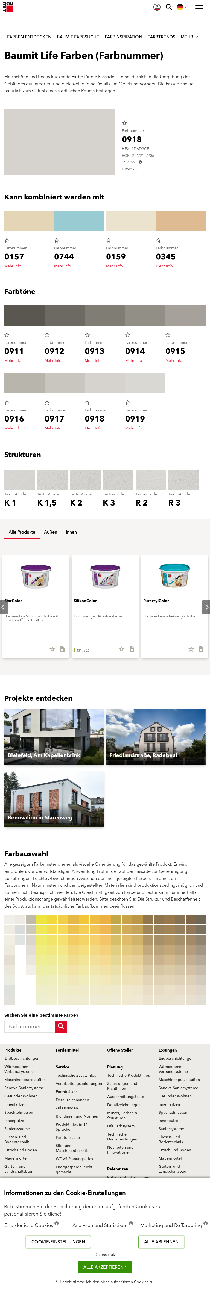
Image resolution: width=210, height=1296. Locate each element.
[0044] (63, 950)
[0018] (31, 960)
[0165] (159, 960)
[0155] (148, 960)
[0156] (148, 970)
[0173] (169, 940)
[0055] (73, 960)
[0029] (41, 1000)
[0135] (127, 960)
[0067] (84, 980)
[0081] (105, 919)
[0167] (159, 980)
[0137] (127, 980)
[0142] (137, 929)
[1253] (201, 940)
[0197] (191, 980)
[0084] (105, 950)
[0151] (148, 919)
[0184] (180, 950)
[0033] (52, 940)
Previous (5, 959)
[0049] (63, 1000)
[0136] (127, 970)
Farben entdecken (29, 37)
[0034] (52, 950)
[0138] (127, 990)
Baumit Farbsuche (78, 37)
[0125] (116, 960)
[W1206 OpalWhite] (9, 980)
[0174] (169, 950)
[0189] (180, 1000)
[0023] (41, 940)
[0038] (52, 990)
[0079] (95, 1000)
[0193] (191, 940)
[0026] (41, 970)
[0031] (52, 919)
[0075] (95, 960)
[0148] (137, 990)
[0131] (127, 919)
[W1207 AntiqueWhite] (9, 990)
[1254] (201, 950)
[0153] (148, 940)
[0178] (169, 990)
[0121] (116, 919)
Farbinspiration (123, 37)
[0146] (137, 970)
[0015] (31, 929)
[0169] (159, 1000)
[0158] (148, 990)
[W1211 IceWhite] (20, 940)
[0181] (180, 919)
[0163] (159, 940)
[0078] (95, 990)
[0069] (84, 1000)
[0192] (191, 929)
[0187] (180, 980)
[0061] (84, 919)
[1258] (201, 990)
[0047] (63, 980)
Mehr (187, 37)
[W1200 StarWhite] (9, 919)
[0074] (95, 950)
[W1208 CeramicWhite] (9, 1000)
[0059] (73, 1000)
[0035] (52, 960)
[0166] (159, 970)
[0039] (52, 1000)
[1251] (201, 919)
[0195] (191, 960)
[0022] (41, 929)
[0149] (137, 1000)
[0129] (116, 1000)
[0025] (41, 960)
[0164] (159, 950)
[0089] (105, 1000)
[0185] (180, 960)
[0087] (105, 980)
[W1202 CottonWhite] (9, 940)
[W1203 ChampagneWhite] (9, 950)
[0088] (105, 990)
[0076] (95, 970)
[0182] (180, 929)
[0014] (31, 919)
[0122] (116, 929)
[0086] (105, 970)
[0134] (127, 950)
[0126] (116, 970)
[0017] (31, 950)
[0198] (191, 990)
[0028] (41, 990)
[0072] (95, 929)
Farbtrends (161, 37)
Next (203, 607)
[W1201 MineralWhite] (9, 929)
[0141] (137, 919)
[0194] (191, 950)
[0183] (180, 940)
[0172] (169, 929)
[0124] (116, 950)
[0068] (84, 990)
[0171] (169, 919)
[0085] (105, 960)
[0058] (73, 990)
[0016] (31, 940)
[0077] (95, 980)
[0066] (84, 970)
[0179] (169, 1000)
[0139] (127, 1000)
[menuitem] (157, 7)
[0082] (105, 929)
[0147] (137, 980)
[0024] (41, 950)
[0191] (191, 919)
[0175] (169, 960)
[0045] (63, 960)
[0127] (116, 980)
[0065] (84, 960)
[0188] (180, 990)
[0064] (84, 950)
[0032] (52, 929)
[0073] (95, 940)
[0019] (31, 970)
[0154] (148, 950)
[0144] (137, 950)
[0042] (63, 929)
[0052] (73, 929)
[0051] (73, 919)
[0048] (63, 990)
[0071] (95, 919)
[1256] (201, 970)
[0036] (52, 970)
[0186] (180, 970)
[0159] (148, 1000)
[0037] (52, 980)
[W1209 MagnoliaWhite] (20, 919)
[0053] (73, 940)
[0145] (137, 960)
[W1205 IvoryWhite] (9, 970)
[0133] (127, 940)
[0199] (191, 1000)
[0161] (159, 919)
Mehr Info (12, 266)
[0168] (159, 990)
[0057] (73, 980)
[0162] (159, 929)
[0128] (116, 990)
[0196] (191, 970)
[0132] (127, 929)
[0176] (169, 970)
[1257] (201, 980)
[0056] (73, 970)
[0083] (105, 940)
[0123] (116, 940)
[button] (54, 736)
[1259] (201, 1000)
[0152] (148, 929)
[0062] (84, 929)
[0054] (73, 950)
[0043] (63, 940)
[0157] (148, 980)
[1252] (201, 929)
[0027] (41, 980)
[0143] (137, 940)
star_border (124, 123)
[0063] (84, 940)
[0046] (63, 970)
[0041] (63, 919)
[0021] (41, 919)
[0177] (169, 980)
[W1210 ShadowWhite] (20, 929)
